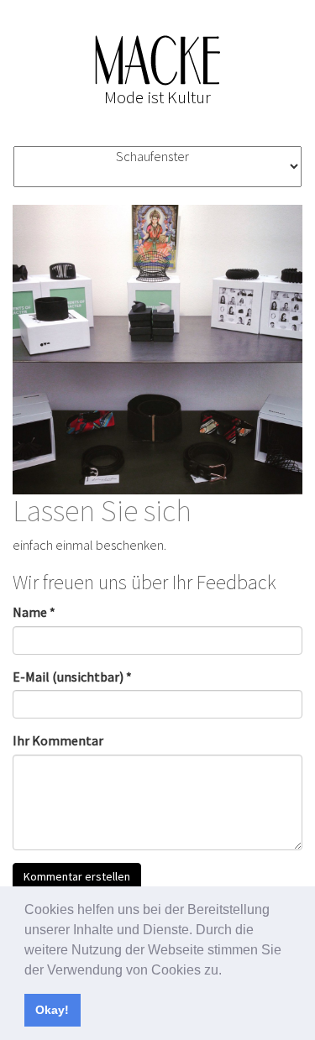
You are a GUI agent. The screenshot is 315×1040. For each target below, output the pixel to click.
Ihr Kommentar (58, 740)
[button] (227, 971)
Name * (34, 612)
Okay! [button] (52, 1009)
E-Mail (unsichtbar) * (72, 676)
